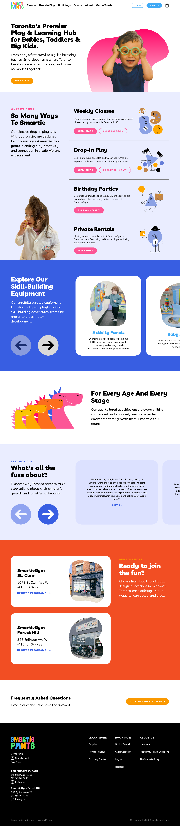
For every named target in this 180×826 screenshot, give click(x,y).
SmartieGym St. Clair (24, 770)
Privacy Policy (44, 820)
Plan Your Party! (89, 210)
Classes (31, 5)
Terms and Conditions (22, 820)
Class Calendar (113, 131)
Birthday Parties (97, 759)
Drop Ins (93, 744)
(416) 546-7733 (30, 587)
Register (119, 766)
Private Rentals (97, 751)
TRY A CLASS (22, 80)
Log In (118, 759)
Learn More (85, 131)
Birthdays (64, 5)
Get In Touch (104, 5)
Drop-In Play (47, 5)
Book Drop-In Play (115, 170)
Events (78, 5)
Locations (145, 744)
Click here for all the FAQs (147, 701)
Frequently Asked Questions (154, 751)
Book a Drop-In (123, 744)
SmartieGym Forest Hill (25, 788)
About (89, 5)
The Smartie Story (149, 759)
